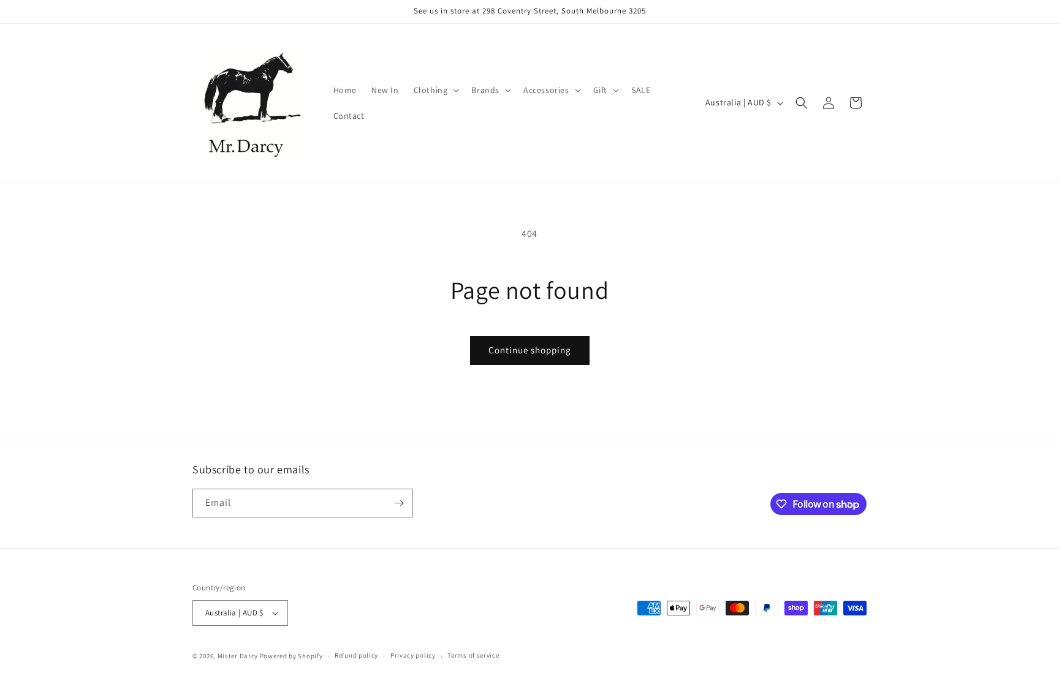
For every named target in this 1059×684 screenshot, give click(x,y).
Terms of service (473, 655)
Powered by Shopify (291, 656)
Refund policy (356, 655)
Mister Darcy (238, 656)
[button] (435, 90)
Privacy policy (413, 655)
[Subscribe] (398, 503)
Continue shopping (529, 350)
